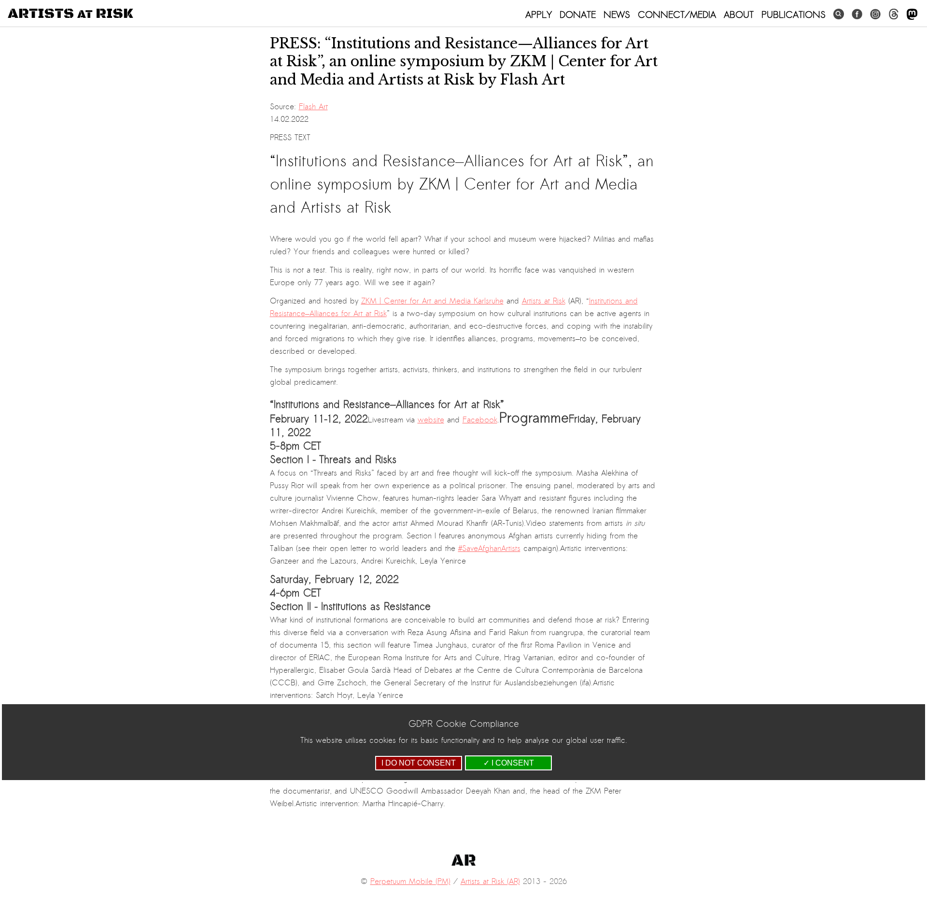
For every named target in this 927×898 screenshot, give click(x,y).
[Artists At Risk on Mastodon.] (912, 15)
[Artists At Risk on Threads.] (893, 14)
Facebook (480, 420)
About (739, 14)
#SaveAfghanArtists (489, 548)
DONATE (578, 14)
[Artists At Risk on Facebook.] (857, 14)
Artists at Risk (543, 301)
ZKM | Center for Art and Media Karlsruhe (432, 301)
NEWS (617, 14)
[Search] (838, 14)
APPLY (538, 14)
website (431, 420)
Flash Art (313, 107)
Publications (793, 14)
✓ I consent (508, 763)
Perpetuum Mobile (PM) (410, 881)
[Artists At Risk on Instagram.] (875, 14)
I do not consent (418, 763)
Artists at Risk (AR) (490, 881)
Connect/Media (677, 14)
